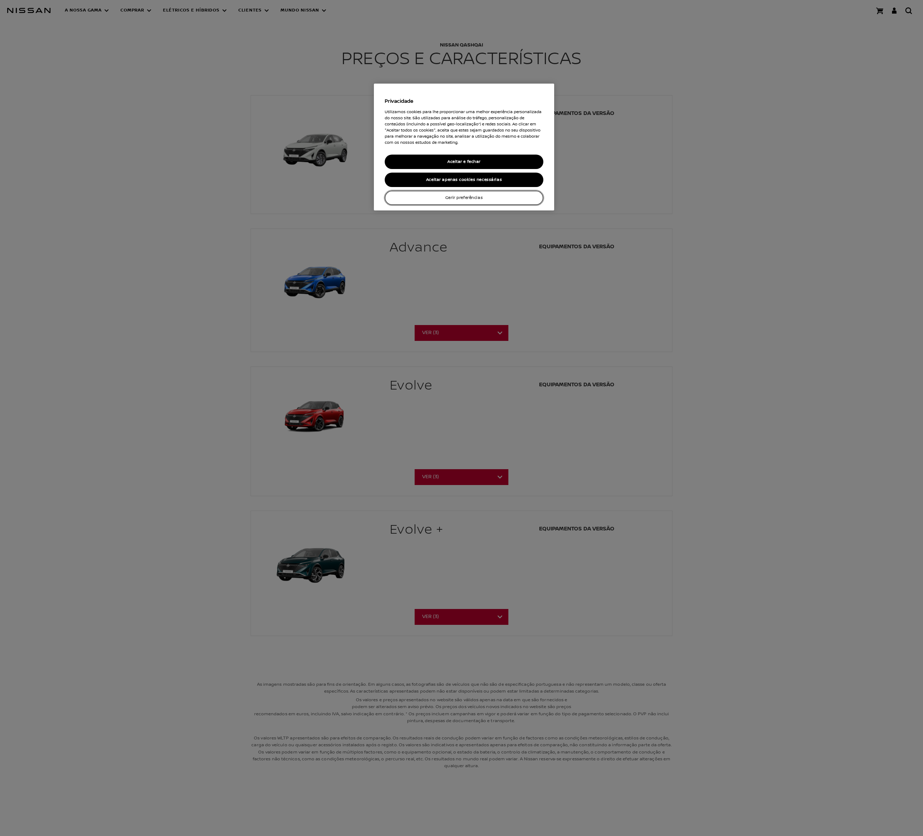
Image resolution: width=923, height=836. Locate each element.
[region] (464, 147)
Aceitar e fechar (464, 161)
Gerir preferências (464, 197)
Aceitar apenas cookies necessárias (464, 179)
